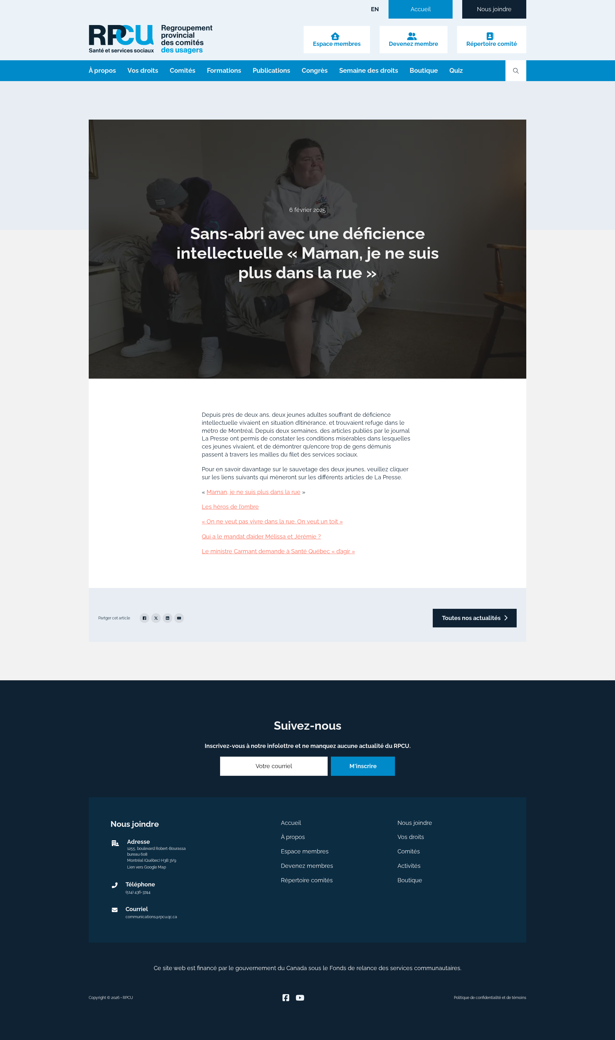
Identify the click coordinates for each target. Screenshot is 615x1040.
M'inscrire (363, 766)
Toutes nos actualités (471, 618)
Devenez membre (413, 44)
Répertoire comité (491, 44)
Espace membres (337, 44)
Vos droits (142, 70)
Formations (224, 70)
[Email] (179, 618)
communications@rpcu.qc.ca (151, 917)
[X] (156, 618)
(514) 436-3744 (138, 892)
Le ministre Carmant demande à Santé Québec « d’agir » (278, 551)
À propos (102, 70)
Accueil (421, 9)
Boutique (424, 70)
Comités (182, 70)
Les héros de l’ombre (230, 506)
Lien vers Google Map (146, 867)
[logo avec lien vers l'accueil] (150, 39)
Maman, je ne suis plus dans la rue (253, 492)
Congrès (315, 70)
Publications (271, 70)
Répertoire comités (307, 880)
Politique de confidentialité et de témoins (490, 997)
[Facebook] (144, 618)
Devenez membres (307, 865)
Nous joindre (494, 9)
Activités (409, 865)
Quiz (456, 70)
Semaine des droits (368, 70)
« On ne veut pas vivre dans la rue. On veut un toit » (272, 521)
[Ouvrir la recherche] (516, 71)
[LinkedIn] (167, 618)
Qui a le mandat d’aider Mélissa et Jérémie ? (261, 536)
